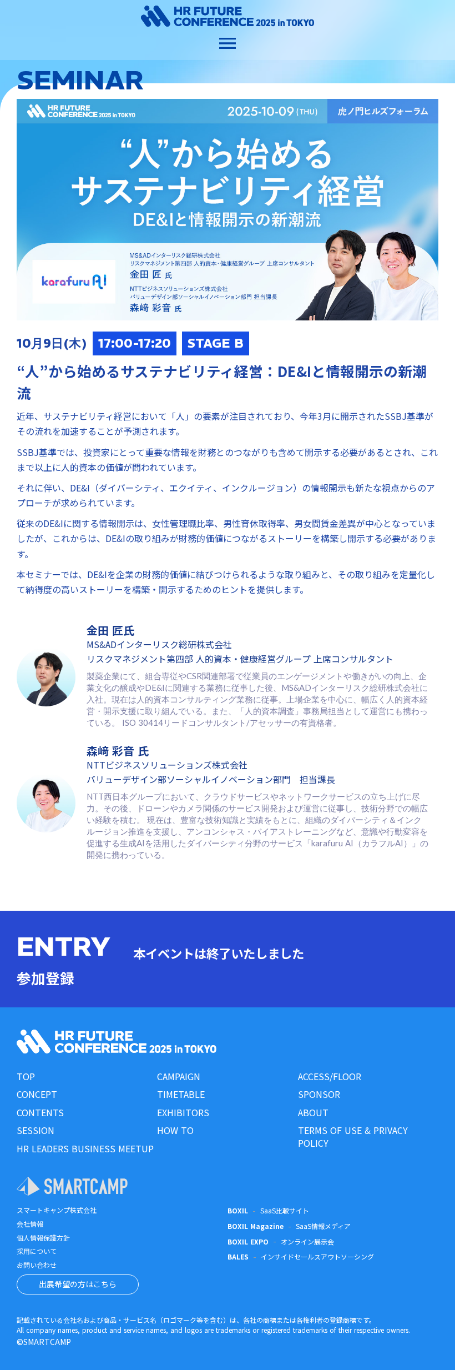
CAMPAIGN (178, 1076)
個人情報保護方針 (43, 1237)
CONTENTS (40, 1112)
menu (227, 43)
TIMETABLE (181, 1094)
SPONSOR (319, 1094)
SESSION (35, 1130)
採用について (37, 1251)
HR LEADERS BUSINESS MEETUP (85, 1148)
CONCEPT (37, 1094)
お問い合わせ (37, 1265)
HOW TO (175, 1130)
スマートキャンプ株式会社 (57, 1210)
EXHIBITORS (183, 1112)
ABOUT (313, 1112)
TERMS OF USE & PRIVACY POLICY (353, 1136)
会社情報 (30, 1224)
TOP (26, 1076)
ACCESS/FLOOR (329, 1076)
